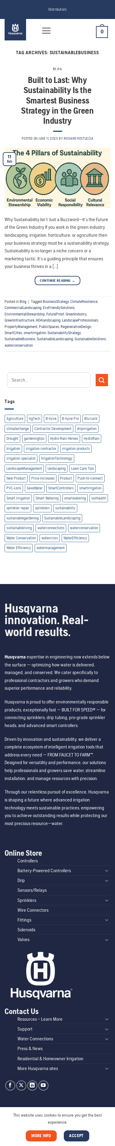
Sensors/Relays (32, 890)
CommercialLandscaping (23, 307)
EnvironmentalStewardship (25, 314)
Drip (21, 880)
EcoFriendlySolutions (59, 307)
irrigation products (76, 448)
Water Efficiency (18, 547)
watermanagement (50, 547)
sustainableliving (19, 528)
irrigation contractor (41, 448)
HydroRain (91, 438)
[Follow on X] (21, 1085)
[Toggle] (106, 870)
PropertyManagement (21, 326)
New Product (16, 478)
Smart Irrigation (18, 498)
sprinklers (42, 508)
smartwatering (75, 498)
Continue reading (57, 280)
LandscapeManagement (24, 468)
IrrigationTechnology (56, 458)
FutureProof (55, 314)
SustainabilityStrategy (64, 332)
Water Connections (35, 1039)
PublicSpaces (49, 326)
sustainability (65, 508)
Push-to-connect (90, 478)
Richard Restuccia (79, 138)
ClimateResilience (84, 301)
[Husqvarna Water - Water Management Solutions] (19, 29)
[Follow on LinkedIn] (32, 1085)
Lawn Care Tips (82, 468)
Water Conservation (21, 538)
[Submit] (102, 380)
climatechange (17, 428)
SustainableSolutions (90, 339)
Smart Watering (47, 498)
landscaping (57, 468)
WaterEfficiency (75, 538)
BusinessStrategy (56, 301)
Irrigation (13, 448)
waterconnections (50, 528)
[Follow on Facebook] (10, 1085)
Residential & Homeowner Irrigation (50, 1058)
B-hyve (51, 418)
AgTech (34, 418)
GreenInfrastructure (19, 320)
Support (25, 1029)
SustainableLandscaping (55, 339)
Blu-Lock (91, 418)
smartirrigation (35, 332)
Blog (57, 69)
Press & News (30, 1048)
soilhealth (98, 498)
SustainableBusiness (20, 339)
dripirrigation (87, 428)
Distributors (57, 9)
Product (66, 478)
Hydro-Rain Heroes (64, 438)
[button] (46, 30)
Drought (12, 438)
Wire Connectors (32, 910)
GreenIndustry (76, 314)
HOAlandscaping (48, 320)
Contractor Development (52, 428)
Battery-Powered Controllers (44, 870)
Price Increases (43, 478)
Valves (23, 939)
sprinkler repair (17, 508)
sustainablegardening (22, 518)
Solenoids (26, 930)
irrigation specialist (21, 458)
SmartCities (13, 332)
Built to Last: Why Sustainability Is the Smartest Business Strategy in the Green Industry (57, 100)
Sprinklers (26, 900)
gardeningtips (34, 438)
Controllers (27, 861)
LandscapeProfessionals (80, 320)
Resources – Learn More (40, 1019)
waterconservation (19, 345)
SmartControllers (61, 488)
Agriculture (14, 418)
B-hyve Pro (70, 418)
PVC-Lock (13, 488)
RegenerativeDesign (76, 326)
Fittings (24, 920)
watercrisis (49, 538)
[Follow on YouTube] (43, 1085)
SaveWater (35, 488)
